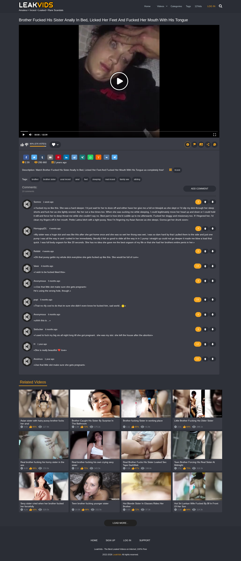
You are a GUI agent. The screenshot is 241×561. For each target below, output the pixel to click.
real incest (110, 179)
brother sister (49, 179)
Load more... (120, 523)
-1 (212, 201)
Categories (176, 6)
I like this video (22, 144)
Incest (177, 170)
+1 (205, 201)
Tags (188, 6)
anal (77, 179)
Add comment (199, 188)
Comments (29, 187)
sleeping (96, 179)
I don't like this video (26, 144)
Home (147, 6)
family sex (124, 179)
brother (35, 179)
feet (86, 179)
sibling (137, 179)
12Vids (198, 6)
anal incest (65, 179)
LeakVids (117, 554)
